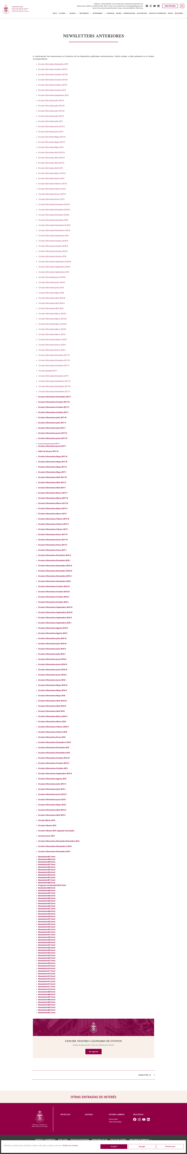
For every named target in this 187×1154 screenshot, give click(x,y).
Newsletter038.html (46, 916)
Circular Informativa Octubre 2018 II (53, 251)
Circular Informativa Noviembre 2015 (54, 753)
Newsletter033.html (46, 929)
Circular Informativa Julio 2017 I (51, 428)
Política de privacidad (79, 1139)
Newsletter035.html (46, 924)
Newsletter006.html (46, 999)
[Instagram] (150, 6)
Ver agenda (93, 1051)
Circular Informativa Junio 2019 (50, 131)
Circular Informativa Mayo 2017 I (52, 472)
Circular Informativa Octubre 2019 (52, 90)
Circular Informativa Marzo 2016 (52, 721)
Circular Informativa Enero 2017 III (53, 539)
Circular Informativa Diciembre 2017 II (54, 365)
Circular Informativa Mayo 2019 (51, 147)
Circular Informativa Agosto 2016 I (52, 633)
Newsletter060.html (46, 859)
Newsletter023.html (46, 955)
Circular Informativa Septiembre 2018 (54, 272)
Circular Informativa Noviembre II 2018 (54, 230)
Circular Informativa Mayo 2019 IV (51, 137)
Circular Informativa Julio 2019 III (51, 111)
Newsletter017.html (46, 971)
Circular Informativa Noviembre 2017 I (54, 397)
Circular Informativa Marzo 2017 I (52, 513)
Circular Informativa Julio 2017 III (52, 417)
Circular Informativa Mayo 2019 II (51, 142)
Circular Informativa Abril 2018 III (52, 298)
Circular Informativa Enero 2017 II (52, 545)
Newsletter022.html (46, 958)
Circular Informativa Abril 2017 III (52, 477)
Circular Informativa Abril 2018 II (52, 303)
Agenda (118, 13)
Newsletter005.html (46, 1002)
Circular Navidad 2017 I (48, 371)
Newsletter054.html (46, 872)
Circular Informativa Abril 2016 (51, 711)
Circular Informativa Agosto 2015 (52, 779)
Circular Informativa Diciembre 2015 (53, 747)
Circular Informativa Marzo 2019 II (52, 173)
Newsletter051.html (46, 880)
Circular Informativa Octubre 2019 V (52, 69)
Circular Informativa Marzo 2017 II (52, 508)
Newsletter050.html (46, 882)
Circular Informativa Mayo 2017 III (52, 461)
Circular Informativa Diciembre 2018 (53, 220)
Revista (170, 13)
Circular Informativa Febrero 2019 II (52, 183)
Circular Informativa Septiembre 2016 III (55, 612)
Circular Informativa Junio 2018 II (52, 282)
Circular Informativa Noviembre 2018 (54, 235)
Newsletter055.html (46, 869)
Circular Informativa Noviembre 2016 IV (55, 565)
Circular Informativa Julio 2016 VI (52, 638)
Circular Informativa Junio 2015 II (52, 794)
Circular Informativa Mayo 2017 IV (52, 456)
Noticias (65, 1114)
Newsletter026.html (46, 947)
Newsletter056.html (46, 867)
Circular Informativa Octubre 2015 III (54, 758)
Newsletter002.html (46, 1010)
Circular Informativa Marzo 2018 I (52, 334)
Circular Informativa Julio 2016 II (52, 649)
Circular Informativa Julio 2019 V (51, 100)
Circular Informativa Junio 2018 (51, 287)
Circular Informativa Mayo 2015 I (52, 805)
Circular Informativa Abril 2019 (50, 168)
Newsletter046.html (46, 895)
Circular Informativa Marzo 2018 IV (53, 319)
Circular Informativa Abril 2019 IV (51, 152)
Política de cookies (70, 1145)
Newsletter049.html (46, 888)
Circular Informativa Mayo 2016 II (52, 690)
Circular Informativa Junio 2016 (51, 659)
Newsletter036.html (46, 921)
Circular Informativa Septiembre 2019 (53, 95)
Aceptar (114, 1147)
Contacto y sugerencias (157, 13)
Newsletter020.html (46, 963)
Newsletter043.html (46, 903)
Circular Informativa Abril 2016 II (52, 706)
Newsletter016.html (46, 973)
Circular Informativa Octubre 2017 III (54, 402)
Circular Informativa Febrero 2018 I (53, 339)
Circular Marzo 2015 (46, 820)
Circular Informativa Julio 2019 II (51, 116)
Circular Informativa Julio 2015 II (52, 784)
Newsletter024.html (46, 953)
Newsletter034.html (46, 927)
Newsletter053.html (46, 875)
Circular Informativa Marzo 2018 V (52, 313)
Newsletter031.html (46, 934)
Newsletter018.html (46, 968)
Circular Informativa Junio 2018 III (52, 277)
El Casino (62, 13)
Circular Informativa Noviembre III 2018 (54, 225)
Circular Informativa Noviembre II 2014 (55, 846)
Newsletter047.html (46, 893)
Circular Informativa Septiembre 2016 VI (55, 607)
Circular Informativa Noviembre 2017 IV (55, 381)
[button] (182, 6)
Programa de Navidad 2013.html (52, 885)
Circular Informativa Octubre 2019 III (53, 79)
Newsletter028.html (46, 942)
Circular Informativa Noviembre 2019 (53, 64)
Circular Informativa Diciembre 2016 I (54, 560)
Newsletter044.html (46, 901)
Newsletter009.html (46, 992)
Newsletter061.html (46, 856)
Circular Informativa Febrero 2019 (52, 189)
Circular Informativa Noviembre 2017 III (54, 386)
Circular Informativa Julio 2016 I (51, 654)
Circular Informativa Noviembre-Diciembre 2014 (58, 841)
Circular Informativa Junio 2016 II (52, 675)
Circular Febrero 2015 (47, 825)
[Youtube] (154, 6)
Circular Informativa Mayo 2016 (51, 695)
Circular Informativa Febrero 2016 (52, 732)
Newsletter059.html (46, 862)
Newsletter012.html (46, 984)
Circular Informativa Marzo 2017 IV (53, 498)
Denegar (142, 1147)
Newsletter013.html (46, 981)
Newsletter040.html (46, 911)
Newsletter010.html (46, 989)
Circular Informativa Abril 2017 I (52, 487)
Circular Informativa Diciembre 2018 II (54, 215)
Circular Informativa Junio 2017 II (48, 444)
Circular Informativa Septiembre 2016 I (54, 623)
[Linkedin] (158, 6)
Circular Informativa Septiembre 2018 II (54, 267)
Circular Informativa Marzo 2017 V (52, 493)
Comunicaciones (129, 13)
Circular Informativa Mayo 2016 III (52, 685)
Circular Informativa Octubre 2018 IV (53, 241)
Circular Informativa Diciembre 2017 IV (54, 355)
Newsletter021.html (46, 960)
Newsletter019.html (46, 966)
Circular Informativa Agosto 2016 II (53, 628)
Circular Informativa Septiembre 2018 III (55, 261)
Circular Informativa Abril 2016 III (52, 701)
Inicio (55, 13)
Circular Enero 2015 (46, 836)
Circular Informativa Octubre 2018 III (53, 246)
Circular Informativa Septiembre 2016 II (55, 617)
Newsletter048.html (46, 890)
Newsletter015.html (46, 976)
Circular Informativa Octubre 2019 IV (53, 74)
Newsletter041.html (46, 908)
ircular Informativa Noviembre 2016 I (55, 581)
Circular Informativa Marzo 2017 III (53, 503)
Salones (72, 13)
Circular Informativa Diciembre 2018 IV (54, 204)
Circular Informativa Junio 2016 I (52, 664)
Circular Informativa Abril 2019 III (51, 157)
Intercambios (97, 13)
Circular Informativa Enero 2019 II (52, 194)
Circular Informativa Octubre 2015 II (53, 763)
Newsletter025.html (46, 950)
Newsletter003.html (46, 1007)
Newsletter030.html (46, 937)
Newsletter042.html (46, 906)
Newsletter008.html (46, 994)
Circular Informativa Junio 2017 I (52, 446)
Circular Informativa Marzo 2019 (51, 178)
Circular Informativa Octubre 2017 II (53, 407)
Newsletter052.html (46, 877)
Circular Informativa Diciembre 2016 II (54, 555)
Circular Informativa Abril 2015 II (52, 810)
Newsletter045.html (46, 898)
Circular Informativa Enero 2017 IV (53, 534)
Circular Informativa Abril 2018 (51, 308)
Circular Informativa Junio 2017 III (52, 438)
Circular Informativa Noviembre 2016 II (55, 571)
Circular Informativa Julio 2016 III (52, 643)
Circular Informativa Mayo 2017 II (52, 467)
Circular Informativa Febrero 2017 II (53, 524)
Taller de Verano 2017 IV (48, 451)
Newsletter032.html (46, 932)
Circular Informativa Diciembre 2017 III (54, 360)
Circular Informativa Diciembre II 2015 (54, 742)
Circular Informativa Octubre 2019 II (52, 85)
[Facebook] (146, 6)
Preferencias (170, 1147)
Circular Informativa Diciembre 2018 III (54, 209)
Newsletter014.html (46, 979)
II (69, 591)
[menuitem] (179, 13)
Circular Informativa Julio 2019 (50, 121)
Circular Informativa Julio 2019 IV (51, 105)
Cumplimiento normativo (139, 1139)
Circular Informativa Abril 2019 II (51, 163)
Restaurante (84, 13)
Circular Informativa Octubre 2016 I (53, 586)
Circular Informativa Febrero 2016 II (53, 727)
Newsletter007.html (46, 997)
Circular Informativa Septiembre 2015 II (55, 773)
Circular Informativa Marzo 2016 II (52, 716)
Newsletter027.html (46, 945)
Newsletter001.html (46, 1012)
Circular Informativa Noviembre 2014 (54, 851)
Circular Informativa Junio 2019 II (51, 126)
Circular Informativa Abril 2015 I (52, 815)
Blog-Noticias (142, 13)
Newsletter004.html (46, 1005)
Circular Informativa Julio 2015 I (51, 789)
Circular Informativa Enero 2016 (51, 737)
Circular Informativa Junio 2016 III (52, 669)
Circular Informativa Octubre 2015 (53, 768)
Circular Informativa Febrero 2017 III (53, 519)
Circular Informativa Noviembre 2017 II (54, 391)
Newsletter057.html (46, 864)
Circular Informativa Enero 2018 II (52, 345)
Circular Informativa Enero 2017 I (52, 550)
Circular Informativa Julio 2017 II (52, 423)
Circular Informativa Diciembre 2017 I (54, 376)
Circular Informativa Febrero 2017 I (53, 529)
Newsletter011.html (46, 986)
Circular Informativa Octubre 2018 (52, 256)
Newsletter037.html (46, 919)
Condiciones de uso (99, 1139)
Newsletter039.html (46, 914)
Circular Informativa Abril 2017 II (52, 482)
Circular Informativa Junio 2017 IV (52, 433)
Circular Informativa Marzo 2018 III (52, 324)
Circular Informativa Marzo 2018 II (52, 329)
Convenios (110, 13)
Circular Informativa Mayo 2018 (51, 293)
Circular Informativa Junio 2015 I (52, 799)
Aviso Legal (63, 1139)
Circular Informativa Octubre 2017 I (53, 412)
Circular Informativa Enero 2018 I (52, 350)
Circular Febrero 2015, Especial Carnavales (56, 830)
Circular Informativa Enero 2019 (51, 199)
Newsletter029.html (46, 940)
